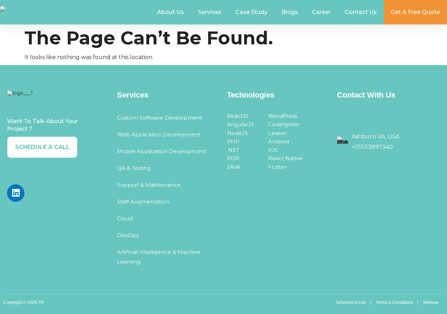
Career (321, 12)
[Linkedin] (15, 193)
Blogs (289, 12)
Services (209, 12)
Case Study (251, 12)
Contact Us (361, 12)
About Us (170, 12)
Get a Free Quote (415, 12)
